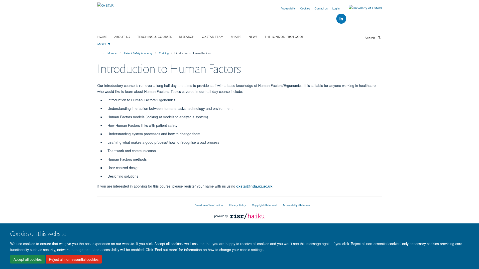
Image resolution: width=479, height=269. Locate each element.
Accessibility (288, 8)
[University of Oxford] (361, 8)
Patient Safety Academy (138, 53)
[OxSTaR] (105, 3)
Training (164, 53)
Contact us (321, 8)
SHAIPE (236, 36)
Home (102, 36)
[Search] (379, 37)
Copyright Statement (264, 205)
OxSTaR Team (213, 36)
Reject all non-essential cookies (74, 259)
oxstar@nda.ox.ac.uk (254, 186)
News (252, 36)
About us (122, 36)
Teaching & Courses (154, 36)
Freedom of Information (209, 205)
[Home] (101, 53)
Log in (336, 8)
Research (187, 36)
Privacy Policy (237, 205)
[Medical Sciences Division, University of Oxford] (142, 203)
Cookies (305, 8)
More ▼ (104, 43)
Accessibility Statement (297, 205)
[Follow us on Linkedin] (341, 18)
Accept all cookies (27, 259)
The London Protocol (283, 36)
